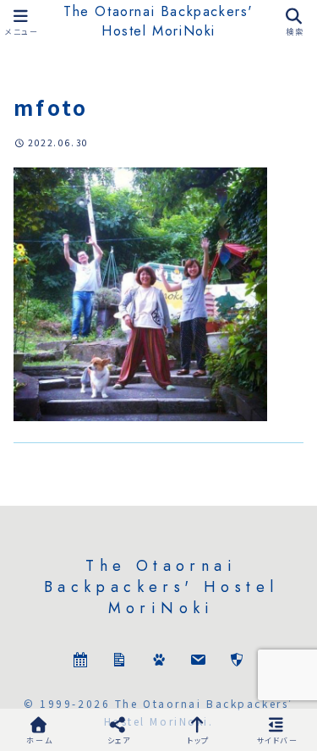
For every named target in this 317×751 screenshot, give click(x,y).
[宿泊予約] (80, 661)
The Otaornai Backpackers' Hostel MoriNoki (158, 21)
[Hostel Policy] (236, 661)
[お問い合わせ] (197, 661)
